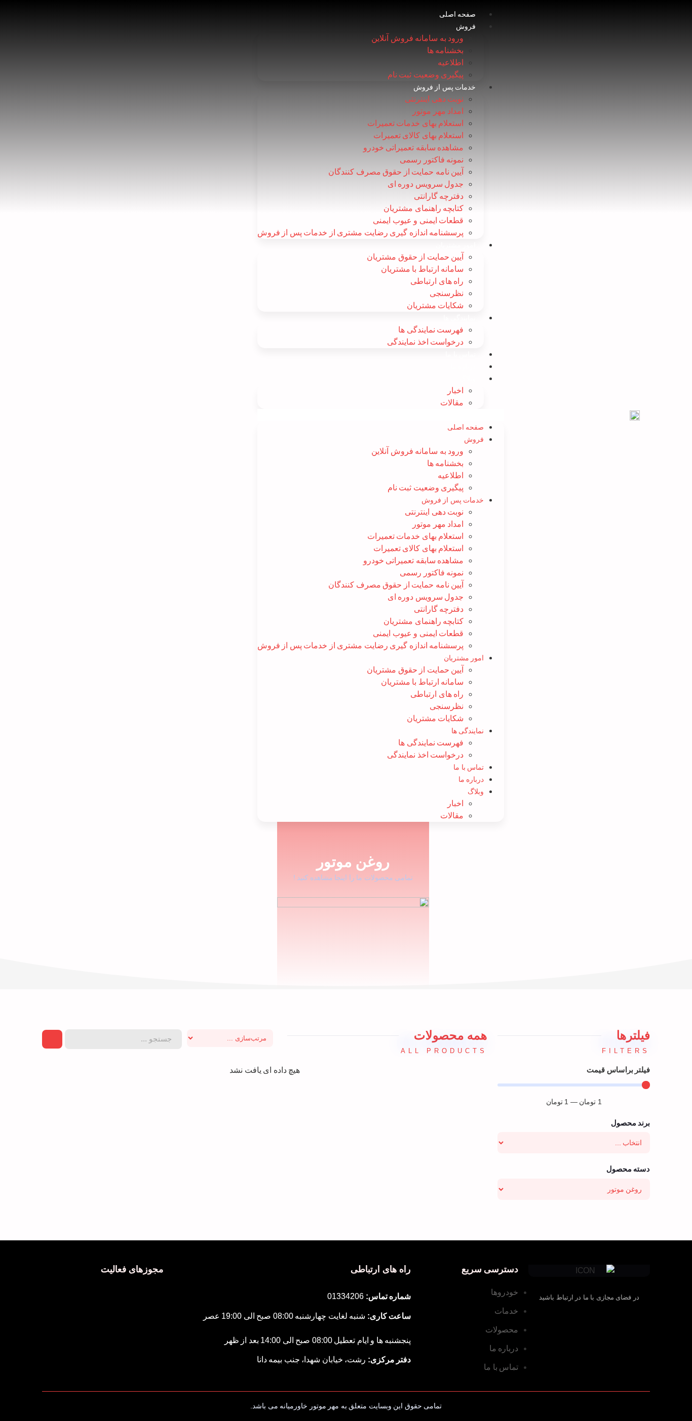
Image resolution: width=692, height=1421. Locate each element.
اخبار (455, 390)
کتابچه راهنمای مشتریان (423, 208)
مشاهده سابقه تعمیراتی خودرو (413, 147)
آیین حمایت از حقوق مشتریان (415, 257)
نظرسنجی (447, 293)
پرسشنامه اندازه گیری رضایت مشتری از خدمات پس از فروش (360, 232)
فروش (466, 26)
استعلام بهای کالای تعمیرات (418, 135)
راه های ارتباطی (437, 281)
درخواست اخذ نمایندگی (425, 342)
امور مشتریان (456, 245)
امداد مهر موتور (438, 111)
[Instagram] (571, 1321)
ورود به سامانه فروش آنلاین (417, 38)
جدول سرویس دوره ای (426, 184)
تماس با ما (460, 354)
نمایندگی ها (459, 318)
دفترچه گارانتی (439, 196)
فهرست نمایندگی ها (431, 329)
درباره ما (463, 366)
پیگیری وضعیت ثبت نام (426, 74)
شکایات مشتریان (435, 305)
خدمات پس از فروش (444, 87)
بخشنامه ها (445, 50)
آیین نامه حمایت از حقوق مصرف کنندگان (396, 172)
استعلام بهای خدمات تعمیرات (415, 123)
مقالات (452, 402)
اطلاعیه (451, 62)
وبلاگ (467, 378)
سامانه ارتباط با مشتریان (422, 269)
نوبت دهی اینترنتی (434, 99)
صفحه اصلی (457, 14)
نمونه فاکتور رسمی (432, 159)
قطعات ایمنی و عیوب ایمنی (418, 220)
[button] (381, 415)
